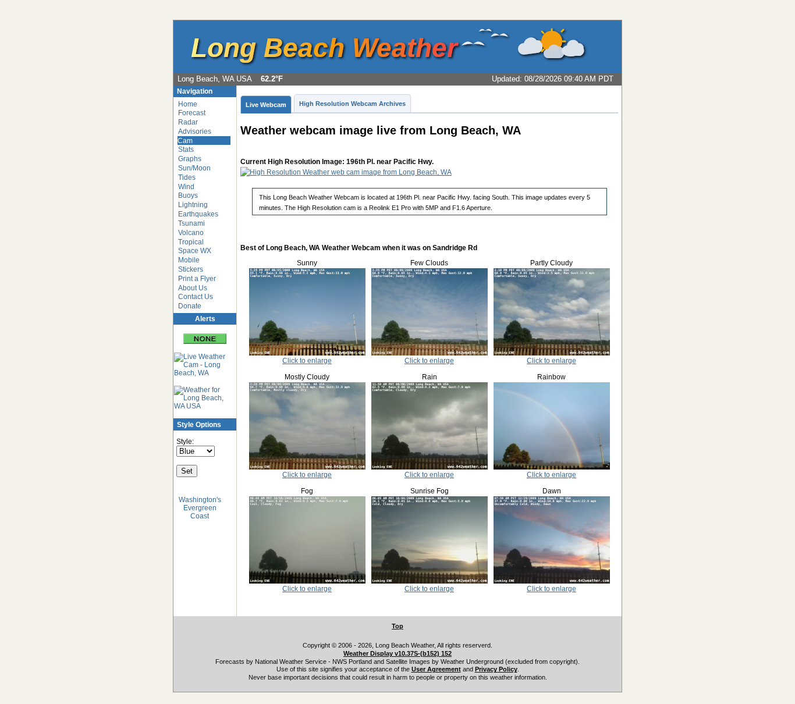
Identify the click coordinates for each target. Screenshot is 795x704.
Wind (186, 187)
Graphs (189, 159)
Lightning (193, 205)
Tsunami (191, 223)
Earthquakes (198, 214)
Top (397, 626)
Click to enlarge (307, 361)
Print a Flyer (197, 279)
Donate (189, 306)
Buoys (188, 195)
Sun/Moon (194, 168)
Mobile (189, 260)
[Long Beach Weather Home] (388, 70)
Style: (185, 442)
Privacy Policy (496, 669)
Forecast (191, 113)
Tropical (191, 242)
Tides (187, 177)
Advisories (194, 131)
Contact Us (195, 297)
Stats (186, 149)
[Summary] (204, 334)
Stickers (190, 269)
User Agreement (436, 669)
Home (187, 104)
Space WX (194, 251)
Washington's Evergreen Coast (200, 508)
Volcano (191, 233)
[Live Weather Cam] (199, 364)
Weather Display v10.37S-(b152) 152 (397, 653)
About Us (192, 288)
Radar (188, 122)
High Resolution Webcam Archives (352, 103)
